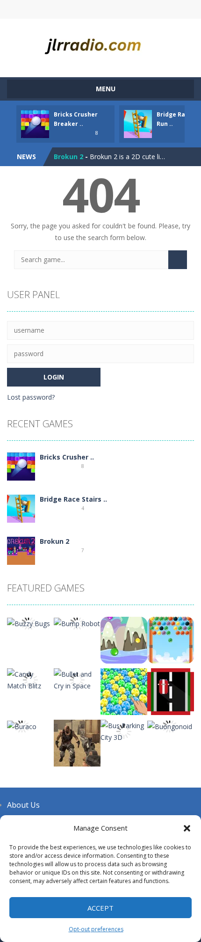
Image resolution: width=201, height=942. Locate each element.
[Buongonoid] (169, 725)
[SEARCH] (177, 259)
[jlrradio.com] (100, 43)
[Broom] (170, 690)
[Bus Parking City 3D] (123, 730)
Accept (100, 908)
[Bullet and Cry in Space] (77, 679)
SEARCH (101, 9)
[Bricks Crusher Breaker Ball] (21, 465)
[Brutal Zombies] (77, 742)
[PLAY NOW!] (35, 123)
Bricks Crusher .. (67, 457)
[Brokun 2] (21, 550)
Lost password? (31, 397)
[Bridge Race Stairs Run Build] (21, 508)
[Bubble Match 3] (123, 639)
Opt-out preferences (96, 929)
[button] (187, 828)
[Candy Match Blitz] (30, 679)
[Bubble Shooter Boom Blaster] (170, 639)
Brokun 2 (68, 156)
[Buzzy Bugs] (28, 622)
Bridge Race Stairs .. (73, 499)
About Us (23, 805)
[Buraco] (21, 725)
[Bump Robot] (77, 622)
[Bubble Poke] (123, 690)
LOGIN (56, 9)
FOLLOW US (145, 9)
